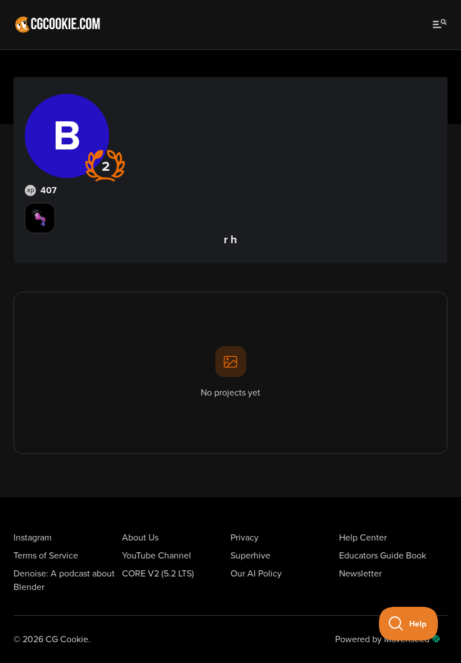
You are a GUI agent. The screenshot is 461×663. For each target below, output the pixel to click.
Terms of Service (45, 555)
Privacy (245, 537)
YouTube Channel (156, 555)
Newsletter (360, 573)
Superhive (250, 555)
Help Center (363, 537)
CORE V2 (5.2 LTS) (158, 573)
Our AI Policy (256, 573)
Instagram (32, 537)
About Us (140, 537)
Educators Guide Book (382, 555)
